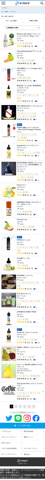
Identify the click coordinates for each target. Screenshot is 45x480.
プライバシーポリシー (9, 437)
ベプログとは (6, 431)
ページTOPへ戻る (24, 426)
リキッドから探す (11, 21)
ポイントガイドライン (9, 454)
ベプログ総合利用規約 (9, 448)
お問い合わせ (6, 443)
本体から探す (33, 21)
